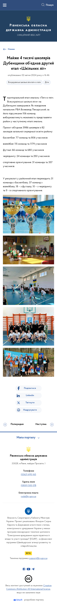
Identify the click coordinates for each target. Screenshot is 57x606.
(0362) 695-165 (28, 474)
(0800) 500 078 (28, 485)
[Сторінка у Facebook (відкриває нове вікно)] (24, 569)
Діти (47, 82)
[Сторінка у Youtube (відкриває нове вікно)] (28, 569)
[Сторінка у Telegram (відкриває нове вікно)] (33, 569)
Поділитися (30, 388)
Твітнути (29, 402)
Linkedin (30, 395)
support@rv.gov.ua (38, 558)
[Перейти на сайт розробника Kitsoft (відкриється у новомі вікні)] (18, 600)
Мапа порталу (26, 437)
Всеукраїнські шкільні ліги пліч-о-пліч (24, 82)
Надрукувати (30, 410)
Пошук (50, 5)
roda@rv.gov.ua (28, 496)
